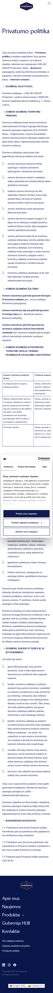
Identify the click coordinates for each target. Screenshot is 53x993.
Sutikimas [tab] (8, 466)
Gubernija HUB (16, 923)
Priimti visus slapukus (26, 513)
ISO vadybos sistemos (13, 941)
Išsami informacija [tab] (26, 466)
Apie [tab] (44, 466)
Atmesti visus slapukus (26, 531)
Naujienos (11, 906)
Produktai (11, 915)
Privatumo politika (10, 951)
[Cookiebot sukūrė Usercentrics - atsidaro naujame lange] (38, 459)
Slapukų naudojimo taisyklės (16, 946)
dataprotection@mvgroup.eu (16, 795)
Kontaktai (11, 931)
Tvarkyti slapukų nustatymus (25, 522)
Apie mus (11, 898)
